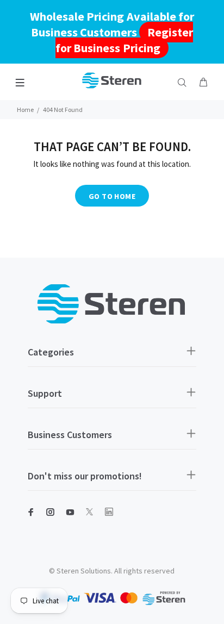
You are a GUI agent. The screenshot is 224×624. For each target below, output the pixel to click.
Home (25, 109)
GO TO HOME (112, 196)
